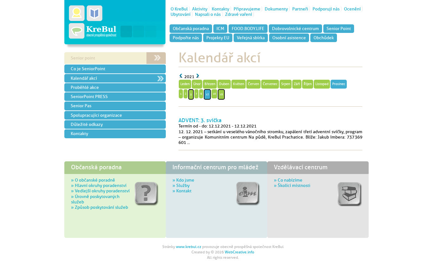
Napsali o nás (208, 14)
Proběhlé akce (85, 87)
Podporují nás (326, 9)
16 (214, 93)
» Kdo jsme (183, 180)
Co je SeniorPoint (88, 68)
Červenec (270, 84)
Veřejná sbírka (251, 37)
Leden (185, 84)
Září (297, 84)
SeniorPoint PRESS (89, 96)
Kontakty (220, 9)
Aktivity (199, 9)
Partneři (300, 9)
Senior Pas (81, 106)
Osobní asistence (289, 37)
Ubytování (181, 14)
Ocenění (352, 9)
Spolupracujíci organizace (96, 115)
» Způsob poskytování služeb (99, 207)
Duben (224, 84)
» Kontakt (181, 191)
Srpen (285, 84)
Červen (253, 84)
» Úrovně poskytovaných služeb (95, 199)
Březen (209, 84)
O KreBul (179, 9)
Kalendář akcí (84, 78)
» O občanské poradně (93, 180)
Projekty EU (217, 37)
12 (207, 94)
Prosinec (338, 84)
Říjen (308, 84)
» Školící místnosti (292, 185)
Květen (238, 84)
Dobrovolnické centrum (295, 28)
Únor (197, 84)
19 (221, 94)
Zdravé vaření (238, 14)
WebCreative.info (239, 252)
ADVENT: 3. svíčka (200, 120)
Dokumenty (276, 9)
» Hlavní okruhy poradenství (98, 185)
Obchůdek (323, 37)
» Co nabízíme (288, 180)
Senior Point (338, 28)
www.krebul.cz (188, 247)
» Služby (181, 185)
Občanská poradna (191, 28)
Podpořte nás (186, 37)
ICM (220, 28)
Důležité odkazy (87, 124)
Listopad (321, 84)
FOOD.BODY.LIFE (248, 28)
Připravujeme (247, 9)
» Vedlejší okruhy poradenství (100, 191)
